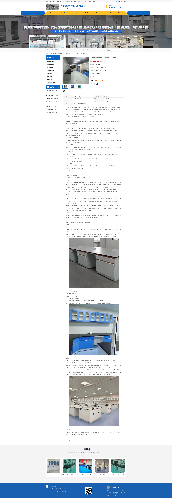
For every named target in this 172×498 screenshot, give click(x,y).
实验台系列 (60, 53)
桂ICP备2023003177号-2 (63, 488)
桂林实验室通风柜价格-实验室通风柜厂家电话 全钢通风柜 (52, 101)
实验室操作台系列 (51, 70)
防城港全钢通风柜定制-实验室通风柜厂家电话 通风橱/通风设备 (52, 106)
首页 (51, 53)
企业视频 (74, 13)
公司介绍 (86, 13)
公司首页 (51, 13)
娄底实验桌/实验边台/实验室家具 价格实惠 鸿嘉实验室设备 (52, 112)
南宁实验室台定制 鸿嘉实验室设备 (102, 474)
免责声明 (61, 493)
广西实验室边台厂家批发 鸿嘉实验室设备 (70, 474)
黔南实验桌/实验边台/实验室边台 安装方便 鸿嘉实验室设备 (52, 90)
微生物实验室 (50, 67)
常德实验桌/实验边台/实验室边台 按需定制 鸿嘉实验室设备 (52, 98)
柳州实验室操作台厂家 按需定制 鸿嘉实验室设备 (52, 95)
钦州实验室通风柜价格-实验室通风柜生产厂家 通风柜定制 (52, 109)
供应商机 (63, 13)
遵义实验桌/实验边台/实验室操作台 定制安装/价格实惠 (52, 104)
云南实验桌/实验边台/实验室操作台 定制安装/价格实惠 (52, 115)
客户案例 (109, 13)
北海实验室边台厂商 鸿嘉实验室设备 (53, 474)
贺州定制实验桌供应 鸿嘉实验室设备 (86, 474)
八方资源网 (57, 493)
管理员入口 (66, 493)
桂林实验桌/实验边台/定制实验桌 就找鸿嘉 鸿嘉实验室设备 (52, 93)
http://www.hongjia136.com (68, 440)
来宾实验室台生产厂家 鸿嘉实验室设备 (119, 474)
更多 (58, 87)
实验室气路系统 (50, 64)
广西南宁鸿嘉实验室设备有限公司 (56, 491)
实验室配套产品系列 (51, 82)
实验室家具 (49, 73)
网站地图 (70, 493)
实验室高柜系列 (50, 61)
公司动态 (97, 13)
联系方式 (120, 13)
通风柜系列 (49, 76)
